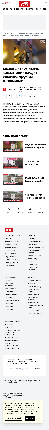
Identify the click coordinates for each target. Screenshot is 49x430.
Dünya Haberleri (11, 254)
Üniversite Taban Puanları (34, 299)
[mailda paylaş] (30, 96)
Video (14, 33)
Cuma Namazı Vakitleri (33, 252)
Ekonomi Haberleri (11, 242)
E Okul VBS (32, 262)
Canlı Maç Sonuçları (35, 287)
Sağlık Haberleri (10, 257)
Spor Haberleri (10, 251)
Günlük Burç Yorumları (32, 269)
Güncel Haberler (11, 245)
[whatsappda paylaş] (25, 96)
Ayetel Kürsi (9, 292)
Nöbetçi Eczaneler (34, 256)
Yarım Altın (9, 310)
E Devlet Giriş (32, 265)
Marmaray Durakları (12, 322)
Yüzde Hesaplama (12, 348)
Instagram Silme (11, 289)
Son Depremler (10, 278)
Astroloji (8, 281)
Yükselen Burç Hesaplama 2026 (11, 344)
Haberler (8, 239)
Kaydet (37, 368)
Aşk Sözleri (8, 298)
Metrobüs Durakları (35, 314)
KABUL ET (30, 418)
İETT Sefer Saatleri (11, 337)
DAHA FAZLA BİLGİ (13, 418)
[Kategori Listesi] (46, 3)
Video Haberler (33, 295)
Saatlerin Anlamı (11, 295)
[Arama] (3, 3)
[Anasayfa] (9, 230)
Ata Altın (31, 278)
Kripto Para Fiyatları (35, 242)
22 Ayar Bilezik (33, 284)
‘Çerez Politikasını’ (29, 411)
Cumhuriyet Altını (34, 281)
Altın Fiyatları (9, 266)
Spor (38, 8)
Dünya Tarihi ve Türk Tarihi (35, 307)
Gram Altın (9, 304)
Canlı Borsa (32, 245)
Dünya (29, 8)
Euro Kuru (31, 239)
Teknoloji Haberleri (11, 263)
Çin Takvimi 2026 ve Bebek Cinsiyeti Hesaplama (12, 332)
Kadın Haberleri (10, 260)
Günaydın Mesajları (12, 301)
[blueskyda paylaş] (15, 96)
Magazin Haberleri (11, 248)
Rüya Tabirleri (33, 303)
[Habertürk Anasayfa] (24, 3)
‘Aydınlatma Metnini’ (13, 413)
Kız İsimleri (8, 327)
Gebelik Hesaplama (12, 340)
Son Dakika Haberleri (12, 236)
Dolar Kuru (32, 236)
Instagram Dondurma (9, 285)
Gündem (7, 8)
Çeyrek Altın (9, 307)
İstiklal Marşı (32, 259)
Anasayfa (6, 33)
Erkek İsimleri (9, 324)
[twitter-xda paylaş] (10, 96)
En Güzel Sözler (33, 311)
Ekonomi (19, 8)
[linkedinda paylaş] (20, 96)
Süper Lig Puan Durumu (33, 291)
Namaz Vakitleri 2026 (36, 248)
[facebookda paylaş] (5, 96)
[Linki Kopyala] (35, 96)
